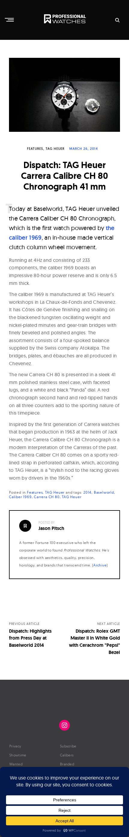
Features (35, 148)
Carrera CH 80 (46, 497)
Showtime (17, 755)
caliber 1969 (20, 497)
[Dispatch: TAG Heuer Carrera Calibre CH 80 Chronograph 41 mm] (64, 95)
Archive (99, 565)
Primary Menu (10, 20)
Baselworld (104, 492)
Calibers (67, 755)
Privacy (15, 746)
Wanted (15, 764)
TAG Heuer (55, 148)
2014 (87, 492)
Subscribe (68, 746)
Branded (67, 764)
